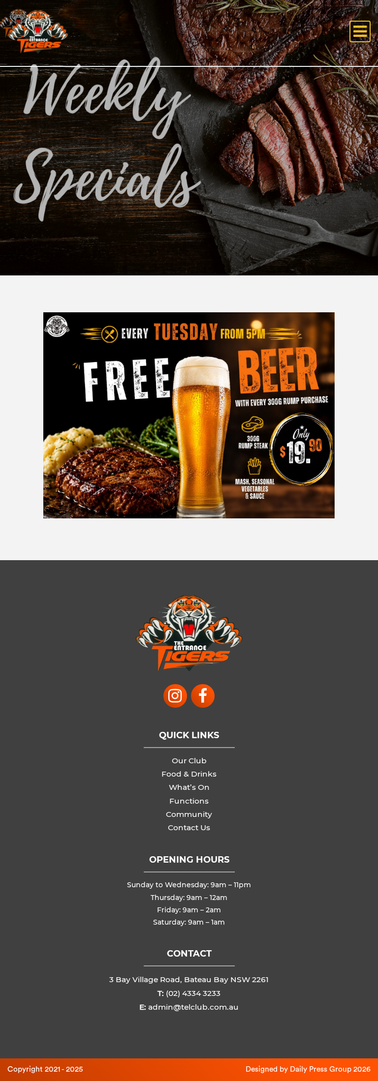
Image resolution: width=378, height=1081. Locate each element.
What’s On (189, 787)
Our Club (189, 760)
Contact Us (189, 827)
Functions (189, 801)
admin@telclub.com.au (193, 1007)
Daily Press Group (320, 1069)
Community (189, 814)
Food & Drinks (189, 774)
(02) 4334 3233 (193, 993)
